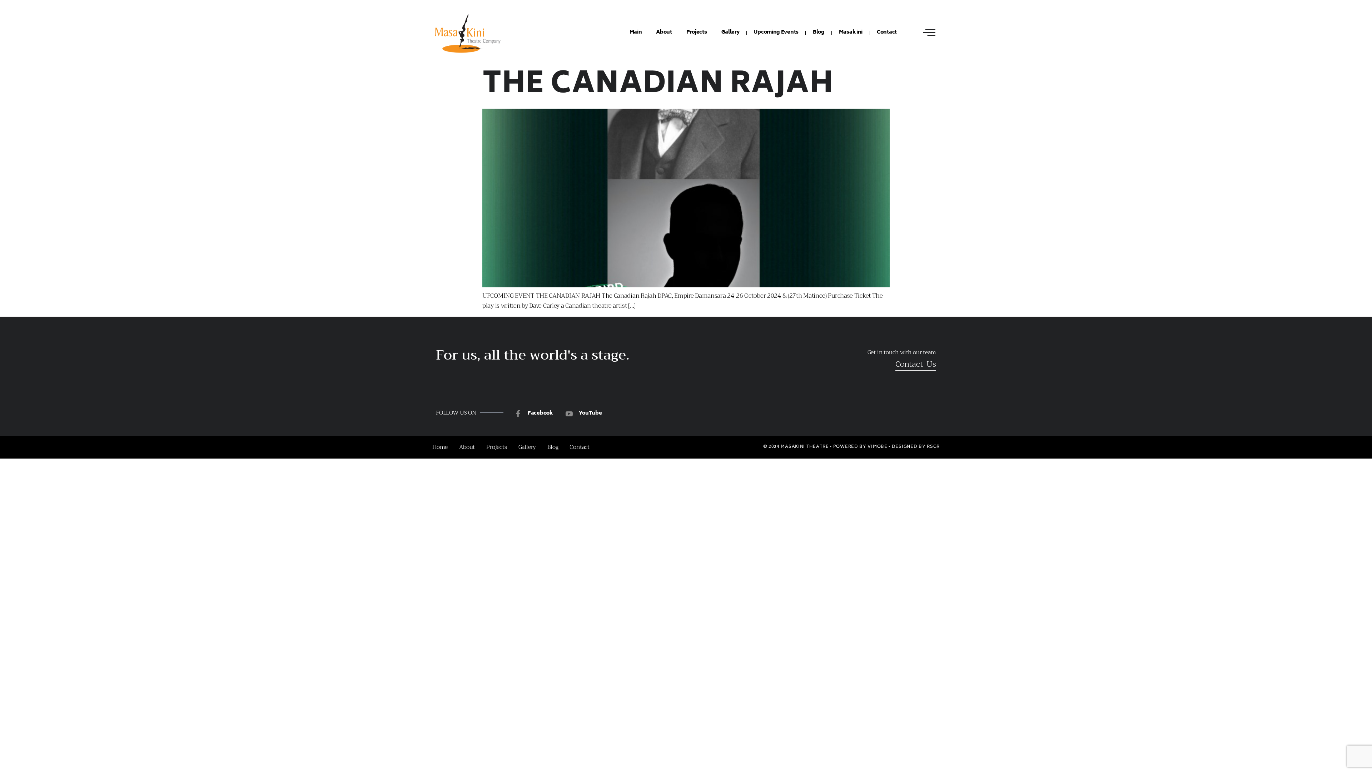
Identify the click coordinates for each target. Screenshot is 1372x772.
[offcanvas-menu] (929, 32)
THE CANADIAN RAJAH (657, 85)
